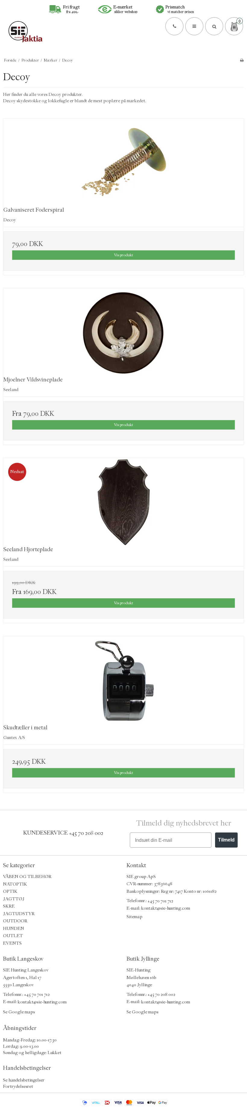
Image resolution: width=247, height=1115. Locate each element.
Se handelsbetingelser (24, 1079)
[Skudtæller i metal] (123, 680)
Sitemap (134, 916)
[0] (234, 26)
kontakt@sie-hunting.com (165, 908)
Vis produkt (123, 255)
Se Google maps (19, 1012)
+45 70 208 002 (86, 832)
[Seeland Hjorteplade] (123, 502)
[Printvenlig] (241, 60)
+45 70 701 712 (160, 900)
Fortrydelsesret (18, 1086)
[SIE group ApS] (123, 31)
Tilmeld (226, 839)
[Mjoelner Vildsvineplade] (123, 332)
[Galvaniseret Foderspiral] (123, 162)
